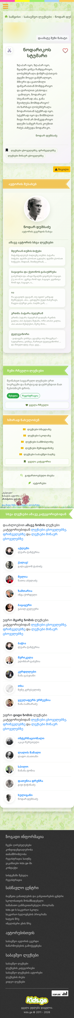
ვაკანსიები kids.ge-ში (19, 863)
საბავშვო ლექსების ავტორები (24, 972)
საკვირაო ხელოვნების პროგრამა (26, 914)
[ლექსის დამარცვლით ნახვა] (9, 50)
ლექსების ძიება (15, 977)
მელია (23, 576)
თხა (21, 686)
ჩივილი (63, 169)
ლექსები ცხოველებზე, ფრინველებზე (33, 150)
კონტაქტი (12, 867)
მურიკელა (25, 657)
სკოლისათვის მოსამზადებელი (24, 900)
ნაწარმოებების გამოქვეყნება (24, 945)
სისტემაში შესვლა (17, 875)
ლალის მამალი (29, 752)
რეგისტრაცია (30, 395)
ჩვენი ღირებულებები (18, 845)
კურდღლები (27, 671)
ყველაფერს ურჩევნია (34, 700)
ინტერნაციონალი (31, 738)
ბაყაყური (25, 605)
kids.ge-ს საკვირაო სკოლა (22, 909)
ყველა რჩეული (38, 405)
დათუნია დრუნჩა (30, 781)
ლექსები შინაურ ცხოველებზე (25, 155)
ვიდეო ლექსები (15, 981)
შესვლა (13, 395)
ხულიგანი (25, 795)
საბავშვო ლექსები (38, 17)
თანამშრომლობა (16, 854)
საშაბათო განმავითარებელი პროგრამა (30, 905)
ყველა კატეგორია (39, 461)
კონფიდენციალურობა (19, 849)
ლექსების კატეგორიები (20, 968)
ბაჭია (22, 643)
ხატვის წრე (12, 918)
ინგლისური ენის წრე (18, 923)
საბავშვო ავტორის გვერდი (22, 941)
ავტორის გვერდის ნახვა (37, 231)
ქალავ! (23, 562)
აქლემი (23, 548)
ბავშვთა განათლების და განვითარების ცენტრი (35, 896)
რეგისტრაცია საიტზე (18, 858)
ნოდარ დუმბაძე (46, 135)
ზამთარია (25, 591)
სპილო (23, 766)
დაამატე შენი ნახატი (52, 38)
